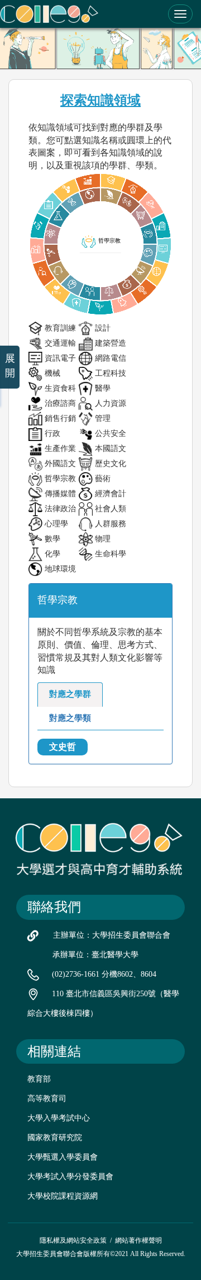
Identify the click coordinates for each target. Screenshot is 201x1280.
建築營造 (110, 343)
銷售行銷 (60, 418)
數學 (52, 539)
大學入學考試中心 (58, 1118)
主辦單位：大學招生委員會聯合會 (111, 935)
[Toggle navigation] (180, 13)
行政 (52, 433)
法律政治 (60, 509)
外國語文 (60, 463)
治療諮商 (60, 403)
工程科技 (110, 373)
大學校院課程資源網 (62, 1196)
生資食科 (60, 388)
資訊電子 (60, 358)
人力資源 (110, 403)
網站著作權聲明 (138, 1240)
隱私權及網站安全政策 (73, 1240)
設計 (103, 328)
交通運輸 (60, 343)
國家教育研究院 (54, 1137)
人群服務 (110, 524)
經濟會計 (110, 493)
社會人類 (110, 509)
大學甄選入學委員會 (62, 1157)
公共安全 (110, 433)
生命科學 (110, 554)
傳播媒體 (60, 493)
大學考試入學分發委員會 (70, 1176)
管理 (103, 418)
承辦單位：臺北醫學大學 (95, 955)
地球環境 (60, 569)
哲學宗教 (60, 478)
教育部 (39, 1079)
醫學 (103, 388)
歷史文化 (110, 463)
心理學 (56, 524)
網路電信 (110, 358)
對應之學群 (70, 694)
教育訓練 (60, 328)
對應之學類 (70, 718)
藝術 (103, 478)
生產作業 (60, 448)
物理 (103, 539)
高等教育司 (46, 1098)
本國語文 (110, 448)
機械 (52, 373)
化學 (52, 554)
